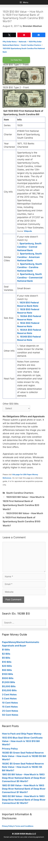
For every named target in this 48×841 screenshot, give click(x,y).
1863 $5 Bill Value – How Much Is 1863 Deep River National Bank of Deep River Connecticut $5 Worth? (23, 778)
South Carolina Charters (19, 493)
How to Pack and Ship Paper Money (21, 733)
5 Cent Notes (9, 698)
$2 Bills (6, 653)
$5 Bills (6, 657)
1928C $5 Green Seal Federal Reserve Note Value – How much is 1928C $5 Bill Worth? (23, 767)
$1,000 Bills (8, 682)
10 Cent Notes (10, 702)
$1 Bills (6, 649)
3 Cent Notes (9, 694)
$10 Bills (6, 662)
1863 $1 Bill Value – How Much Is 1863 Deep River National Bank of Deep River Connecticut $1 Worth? (23, 789)
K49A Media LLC (28, 833)
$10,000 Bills (9, 690)
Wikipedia (28, 231)
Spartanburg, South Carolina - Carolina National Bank (29, 267)
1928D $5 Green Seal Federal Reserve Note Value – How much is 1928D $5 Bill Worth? (24, 756)
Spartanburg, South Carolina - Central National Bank (29, 247)
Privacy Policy (10, 748)
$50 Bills (7, 670)
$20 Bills (7, 666)
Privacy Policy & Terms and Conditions (17, 826)
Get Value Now (16, 60)
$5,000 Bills (9, 686)
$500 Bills (7, 678)
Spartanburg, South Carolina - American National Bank (29, 257)
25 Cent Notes (10, 710)
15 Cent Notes (10, 706)
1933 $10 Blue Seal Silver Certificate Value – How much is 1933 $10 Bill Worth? (22, 741)
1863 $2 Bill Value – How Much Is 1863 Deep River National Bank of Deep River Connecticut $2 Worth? (23, 799)
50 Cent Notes (10, 715)
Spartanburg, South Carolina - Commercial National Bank (29, 277)
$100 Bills (7, 674)
